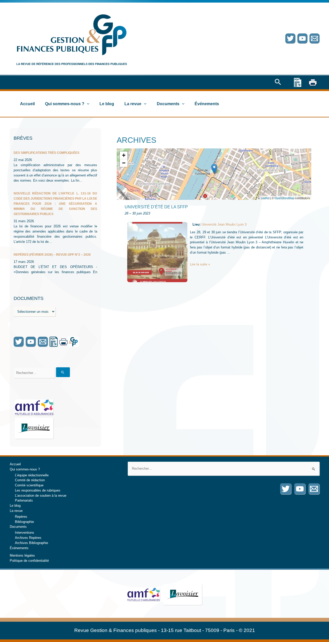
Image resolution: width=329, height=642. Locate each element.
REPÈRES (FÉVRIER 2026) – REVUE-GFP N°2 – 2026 (52, 254)
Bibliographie (24, 522)
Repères (21, 517)
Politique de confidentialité (29, 561)
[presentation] (86, 104)
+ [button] (123, 155)
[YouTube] (302, 38)
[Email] (314, 38)
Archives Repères (28, 538)
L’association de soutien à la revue (40, 495)
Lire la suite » (200, 264)
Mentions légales (22, 555)
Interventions (24, 532)
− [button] (123, 163)
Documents (168, 104)
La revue (132, 104)
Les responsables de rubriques (37, 490)
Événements (207, 104)
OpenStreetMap (284, 198)
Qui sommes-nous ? (64, 104)
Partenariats (24, 500)
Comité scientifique (29, 485)
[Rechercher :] (223, 468)
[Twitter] (290, 38)
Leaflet (265, 198)
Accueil (27, 104)
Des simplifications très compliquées (46, 153)
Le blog (106, 104)
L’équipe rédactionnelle (32, 475)
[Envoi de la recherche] (63, 372)
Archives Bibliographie (31, 543)
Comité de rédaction (30, 480)
